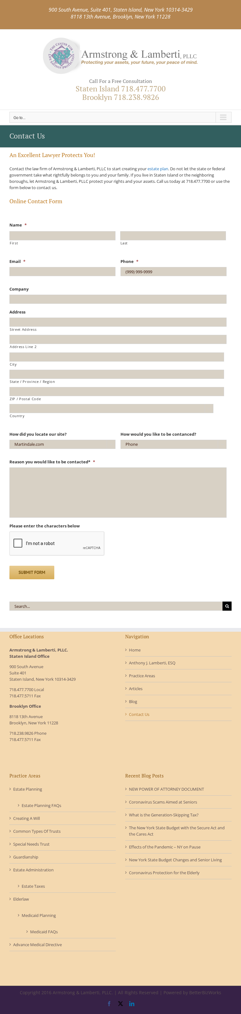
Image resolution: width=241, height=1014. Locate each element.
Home (135, 650)
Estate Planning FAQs (41, 805)
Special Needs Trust (31, 844)
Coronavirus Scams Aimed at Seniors (163, 802)
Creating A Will (26, 818)
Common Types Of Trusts (37, 831)
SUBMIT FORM (32, 572)
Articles (135, 688)
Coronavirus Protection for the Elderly (164, 872)
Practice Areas (142, 676)
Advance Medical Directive (37, 944)
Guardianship (25, 857)
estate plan (157, 169)
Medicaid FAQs (44, 932)
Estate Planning (27, 789)
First (14, 243)
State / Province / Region (32, 381)
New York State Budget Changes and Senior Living (175, 860)
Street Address (23, 329)
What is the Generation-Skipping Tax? (164, 815)
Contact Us (139, 714)
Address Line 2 (23, 347)
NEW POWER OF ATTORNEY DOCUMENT (166, 789)
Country (17, 416)
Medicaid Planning (39, 915)
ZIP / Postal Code (25, 399)
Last (124, 243)
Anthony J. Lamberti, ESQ (152, 663)
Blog (133, 701)
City (13, 364)
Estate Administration (33, 870)
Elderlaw (21, 899)
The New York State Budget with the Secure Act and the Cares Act (177, 831)
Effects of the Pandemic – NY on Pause (165, 847)
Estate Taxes (33, 886)
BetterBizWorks (205, 992)
